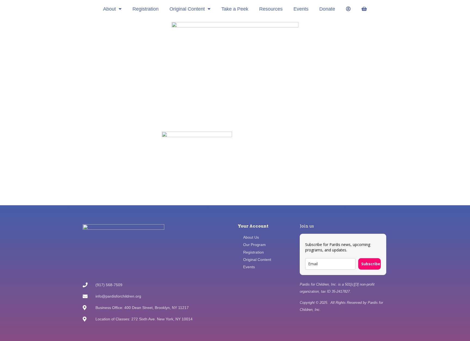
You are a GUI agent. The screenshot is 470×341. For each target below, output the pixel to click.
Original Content (187, 9)
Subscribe (370, 263)
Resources (271, 9)
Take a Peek (234, 9)
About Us (251, 237)
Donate (327, 9)
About (109, 9)
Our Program (254, 244)
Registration (145, 9)
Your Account (253, 226)
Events (300, 9)
